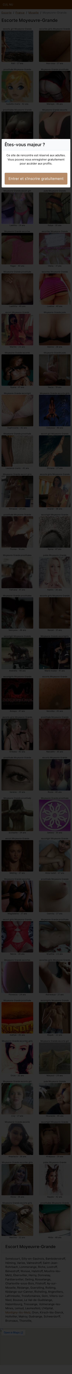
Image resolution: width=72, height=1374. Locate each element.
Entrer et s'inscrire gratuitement (36, 178)
